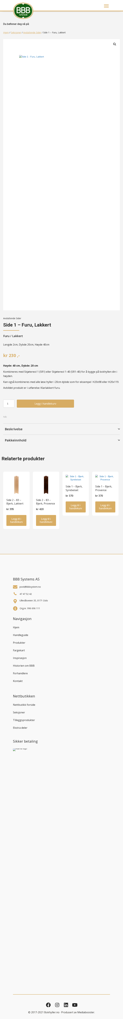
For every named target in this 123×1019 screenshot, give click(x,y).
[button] (115, 44)
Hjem (6, 32)
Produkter (19, 642)
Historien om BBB (24, 665)
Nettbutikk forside (24, 705)
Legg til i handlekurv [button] (16, 520)
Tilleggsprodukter (24, 720)
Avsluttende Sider (32, 32)
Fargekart (19, 650)
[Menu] (106, 6)
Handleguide (20, 635)
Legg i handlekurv (45, 403)
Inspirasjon (20, 658)
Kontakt (18, 681)
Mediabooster (85, 1012)
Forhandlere (20, 673)
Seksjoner (16, 32)
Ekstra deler (20, 727)
